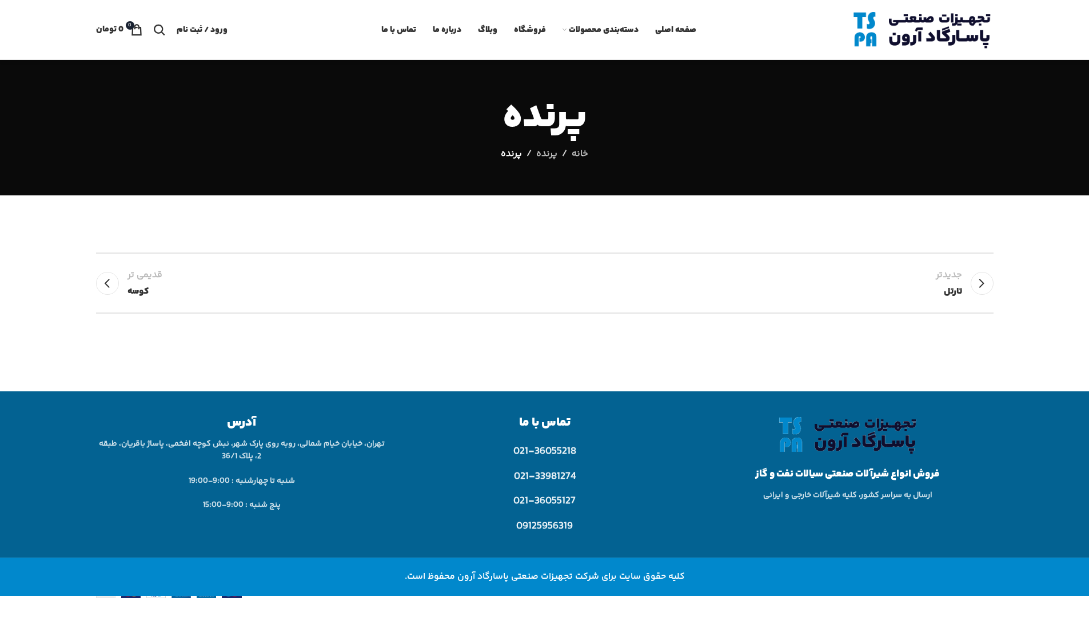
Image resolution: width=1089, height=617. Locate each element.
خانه (580, 154)
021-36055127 (544, 501)
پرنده (546, 154)
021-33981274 (545, 476)
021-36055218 (544, 451)
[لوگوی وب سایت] (922, 30)
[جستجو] (159, 29)
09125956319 (544, 526)
